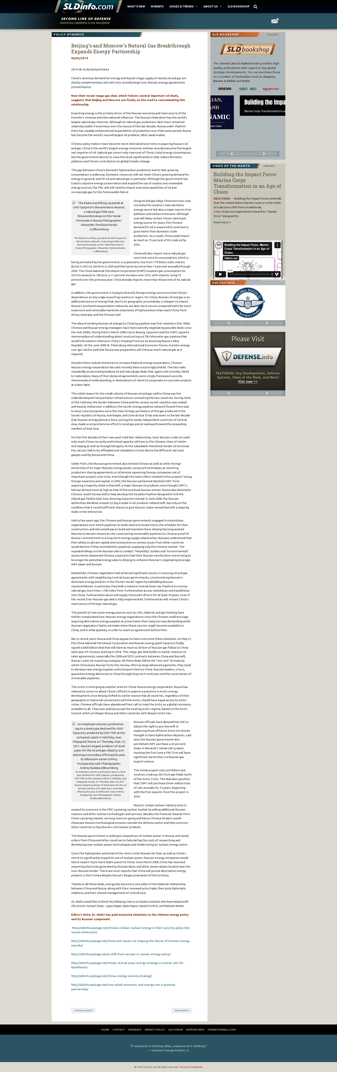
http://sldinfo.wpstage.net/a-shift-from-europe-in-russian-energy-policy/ (120, 954)
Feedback (135, 1029)
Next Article (181, 1010)
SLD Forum (175, 1029)
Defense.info (195, 1029)
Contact (118, 1029)
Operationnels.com (222, 1029)
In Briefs (157, 6)
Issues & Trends (181, 6)
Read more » (222, 222)
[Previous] (232, 154)
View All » (273, 34)
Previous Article (84, 1010)
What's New (136, 6)
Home (105, 1029)
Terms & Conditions (190, 1067)
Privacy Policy (155, 1029)
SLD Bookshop (239, 6)
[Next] (263, 154)
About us (210, 6)
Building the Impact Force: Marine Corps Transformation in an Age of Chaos (247, 183)
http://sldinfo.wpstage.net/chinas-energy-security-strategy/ (111, 976)
